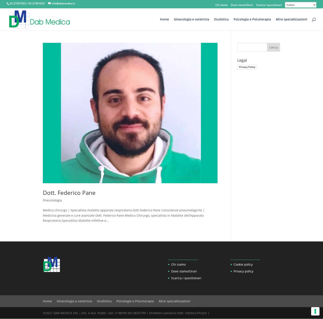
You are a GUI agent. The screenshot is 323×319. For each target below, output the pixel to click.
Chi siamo (221, 5)
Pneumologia (52, 200)
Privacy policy (243, 271)
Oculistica (221, 19)
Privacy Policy (247, 67)
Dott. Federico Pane (69, 193)
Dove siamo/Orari (242, 5)
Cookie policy (243, 264)
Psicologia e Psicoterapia (252, 19)
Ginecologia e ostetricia (191, 19)
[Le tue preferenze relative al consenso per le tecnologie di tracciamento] (315, 311)
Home (164, 19)
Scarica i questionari (269, 5)
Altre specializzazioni (291, 19)
